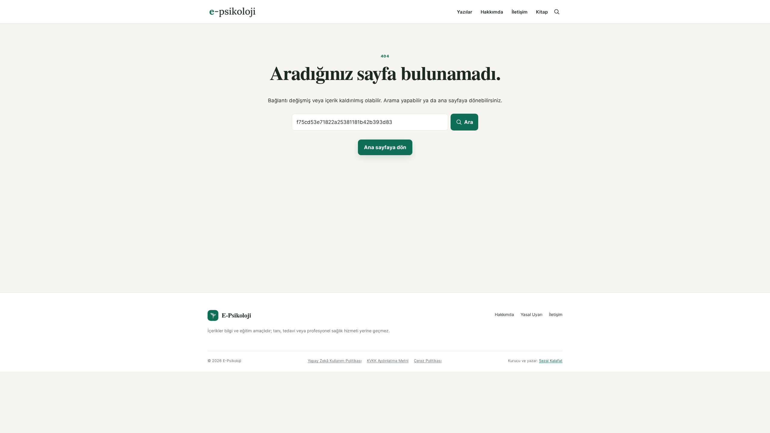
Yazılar (464, 12)
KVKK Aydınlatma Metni (387, 360)
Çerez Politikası (428, 360)
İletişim (520, 12)
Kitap (542, 12)
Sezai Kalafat (550, 360)
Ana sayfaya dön (385, 147)
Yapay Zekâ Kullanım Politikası (335, 360)
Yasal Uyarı (531, 314)
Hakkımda (492, 12)
